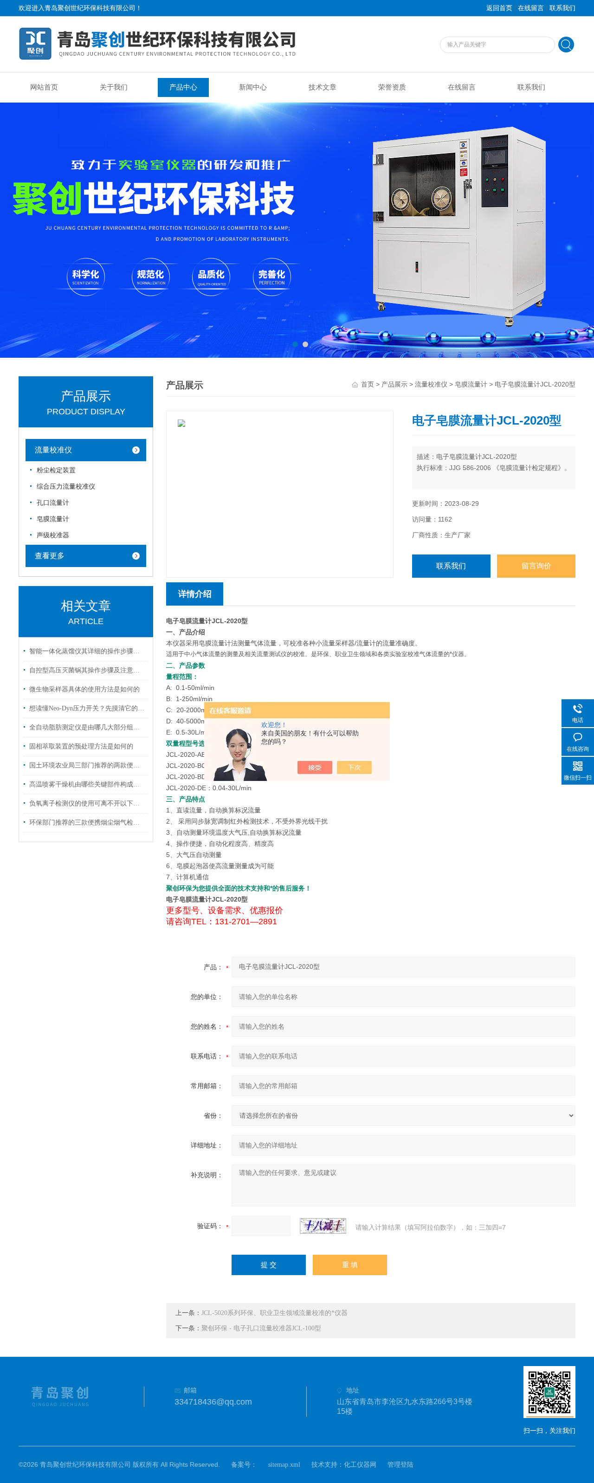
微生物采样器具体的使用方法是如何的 (84, 689)
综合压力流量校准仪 (66, 486)
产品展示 (394, 384)
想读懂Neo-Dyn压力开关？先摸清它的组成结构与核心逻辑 (87, 708)
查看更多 (50, 556)
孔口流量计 (53, 502)
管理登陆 (400, 1464)
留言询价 (536, 566)
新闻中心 (253, 87)
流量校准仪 (53, 450)
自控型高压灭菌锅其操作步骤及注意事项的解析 (87, 670)
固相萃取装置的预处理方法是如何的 (81, 746)
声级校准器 (53, 535)
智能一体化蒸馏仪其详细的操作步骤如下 (87, 651)
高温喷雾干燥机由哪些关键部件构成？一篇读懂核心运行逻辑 (87, 784)
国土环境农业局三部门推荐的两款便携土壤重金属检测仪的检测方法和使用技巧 (87, 765)
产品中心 (183, 87)
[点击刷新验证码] (323, 1226)
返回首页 (499, 8)
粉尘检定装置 (56, 470)
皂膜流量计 (53, 519)
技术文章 (322, 87)
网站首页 (44, 87)
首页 (367, 384)
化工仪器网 (360, 1464)
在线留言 (531, 8)
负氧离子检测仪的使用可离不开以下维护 (87, 803)
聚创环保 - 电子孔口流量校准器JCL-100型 (261, 1328)
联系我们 (562, 8)
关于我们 (114, 87)
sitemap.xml (284, 1464)
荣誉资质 (392, 87)
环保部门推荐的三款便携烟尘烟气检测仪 (87, 822)
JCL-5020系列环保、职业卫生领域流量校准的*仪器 (274, 1312)
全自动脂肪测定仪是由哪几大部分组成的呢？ (87, 727)
